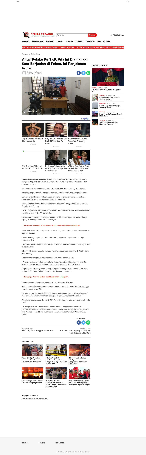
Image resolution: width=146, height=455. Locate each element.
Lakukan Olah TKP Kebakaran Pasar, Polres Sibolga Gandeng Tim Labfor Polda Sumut (56, 361)
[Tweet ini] (83, 73)
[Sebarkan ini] (79, 73)
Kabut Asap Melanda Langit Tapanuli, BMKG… (109, 107)
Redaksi (41, 443)
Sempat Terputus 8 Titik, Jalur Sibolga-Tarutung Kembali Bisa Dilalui (72, 47)
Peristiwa (102, 104)
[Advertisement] (13, 32)
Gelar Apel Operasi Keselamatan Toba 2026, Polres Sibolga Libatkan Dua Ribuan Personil (56, 384)
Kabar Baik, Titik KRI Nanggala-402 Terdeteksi (37, 329)
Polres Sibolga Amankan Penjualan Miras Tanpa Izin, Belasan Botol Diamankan (32, 360)
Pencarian (92, 35)
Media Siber (59, 443)
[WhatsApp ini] (88, 73)
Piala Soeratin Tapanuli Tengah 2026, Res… (110, 115)
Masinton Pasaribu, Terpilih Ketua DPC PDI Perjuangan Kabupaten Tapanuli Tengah (79, 383)
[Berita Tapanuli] (39, 35)
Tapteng (94, 88)
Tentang (25, 443)
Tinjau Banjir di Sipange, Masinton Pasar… (108, 123)
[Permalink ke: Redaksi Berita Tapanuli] (24, 73)
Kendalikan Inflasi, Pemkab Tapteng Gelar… (109, 98)
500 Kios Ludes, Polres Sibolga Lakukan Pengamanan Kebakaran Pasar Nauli (78, 361)
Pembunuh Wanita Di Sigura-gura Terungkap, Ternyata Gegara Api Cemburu (75, 330)
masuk (32, 399)
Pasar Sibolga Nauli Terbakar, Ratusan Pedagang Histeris (32, 382)
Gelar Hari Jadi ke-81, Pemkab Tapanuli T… (106, 90)
